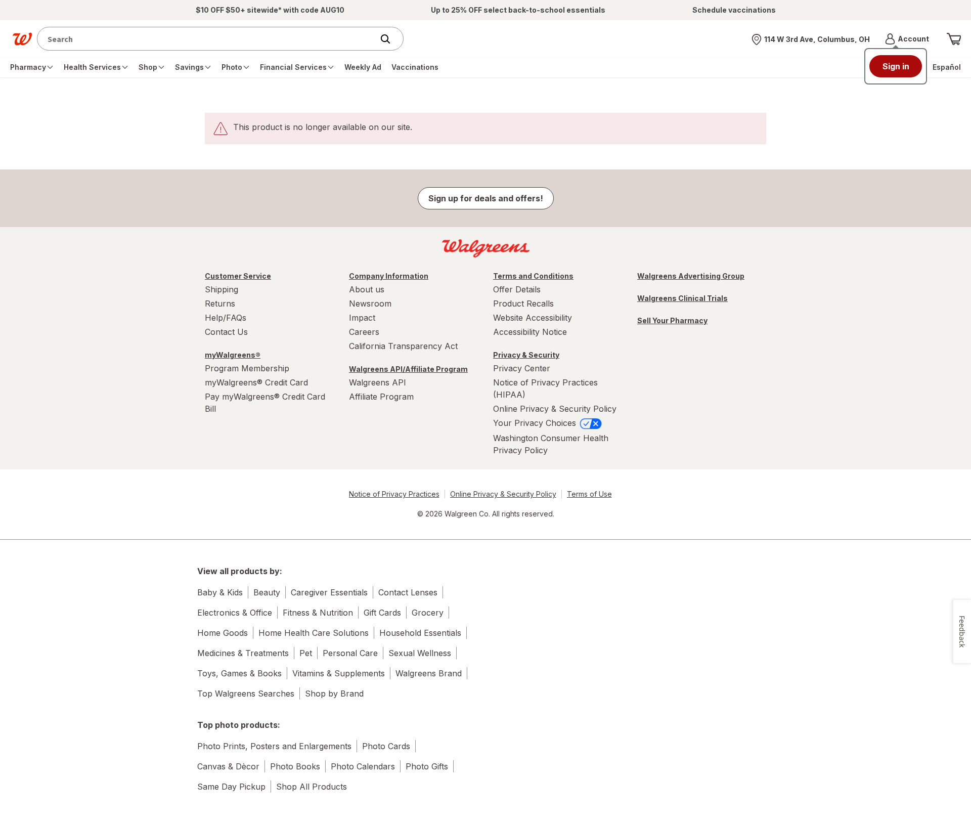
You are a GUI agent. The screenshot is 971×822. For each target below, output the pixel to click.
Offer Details (517, 289)
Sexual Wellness (419, 653)
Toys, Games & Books (239, 673)
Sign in (895, 66)
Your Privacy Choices (536, 423)
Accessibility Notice (530, 332)
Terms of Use (589, 494)
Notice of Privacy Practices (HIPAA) (545, 388)
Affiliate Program (381, 397)
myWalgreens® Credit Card (256, 382)
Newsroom (370, 303)
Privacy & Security (526, 355)
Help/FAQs (225, 318)
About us (366, 289)
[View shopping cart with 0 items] (953, 39)
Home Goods (222, 633)
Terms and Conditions (533, 276)
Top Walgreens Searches (245, 693)
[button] (907, 39)
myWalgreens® (232, 355)
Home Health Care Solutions (313, 633)
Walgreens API (377, 382)
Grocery (428, 613)
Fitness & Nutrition (318, 613)
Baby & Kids (220, 592)
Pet (305, 653)
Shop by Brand (334, 693)
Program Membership (247, 368)
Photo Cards (386, 746)
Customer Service (238, 276)
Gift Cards (382, 613)
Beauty (266, 592)
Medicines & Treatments (243, 653)
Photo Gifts (427, 766)
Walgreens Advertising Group (690, 276)
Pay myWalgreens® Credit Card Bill (265, 403)
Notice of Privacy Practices (394, 494)
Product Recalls (523, 303)
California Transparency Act (403, 346)
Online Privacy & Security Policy (554, 409)
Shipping (221, 289)
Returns (220, 303)
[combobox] (207, 38)
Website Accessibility (532, 318)
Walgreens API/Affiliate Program (408, 369)
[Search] (390, 39)
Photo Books (295, 766)
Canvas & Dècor (228, 766)
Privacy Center (521, 368)
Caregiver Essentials (329, 592)
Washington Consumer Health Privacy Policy (550, 444)
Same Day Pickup (231, 787)
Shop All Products (311, 787)
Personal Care (350, 653)
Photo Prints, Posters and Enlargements (274, 746)
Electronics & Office (234, 613)
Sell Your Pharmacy (672, 320)
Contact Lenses (407, 592)
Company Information (388, 276)
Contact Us (226, 332)
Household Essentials (420, 633)
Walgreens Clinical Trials (682, 298)
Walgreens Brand (428, 673)
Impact (362, 318)
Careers (364, 332)
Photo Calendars (363, 766)
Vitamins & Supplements (338, 673)
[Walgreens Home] (22, 39)
